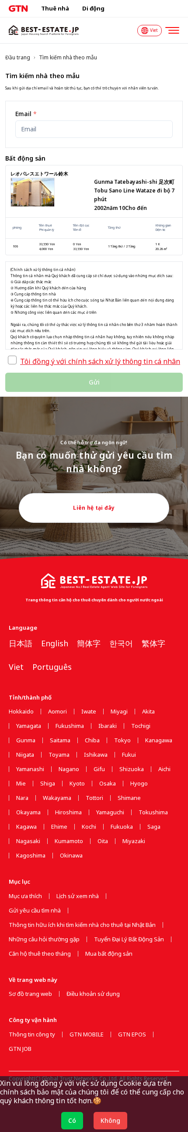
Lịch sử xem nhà (77, 896)
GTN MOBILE (87, 1034)
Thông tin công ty (32, 1034)
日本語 (20, 643)
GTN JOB (20, 1049)
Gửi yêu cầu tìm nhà (35, 910)
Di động (93, 8)
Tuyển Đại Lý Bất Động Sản (129, 939)
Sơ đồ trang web (30, 994)
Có (72, 1120)
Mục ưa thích (25, 896)
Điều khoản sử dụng (93, 994)
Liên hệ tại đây (94, 507)
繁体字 (153, 643)
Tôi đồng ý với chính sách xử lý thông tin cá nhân (100, 361)
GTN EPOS (132, 1034)
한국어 (121, 643)
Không (110, 1120)
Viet (16, 667)
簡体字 (89, 643)
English (54, 643)
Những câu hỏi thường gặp (44, 939)
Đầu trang (17, 57)
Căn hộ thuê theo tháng (40, 954)
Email (26, 114)
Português (52, 667)
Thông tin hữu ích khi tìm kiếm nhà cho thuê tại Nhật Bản (82, 925)
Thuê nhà (55, 8)
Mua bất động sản (108, 954)
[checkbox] (12, 360)
